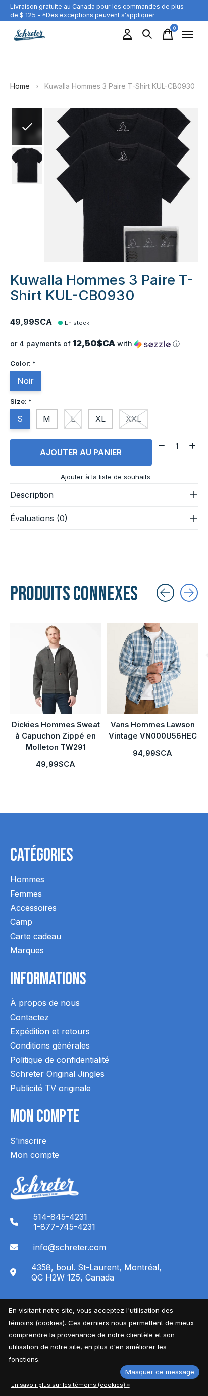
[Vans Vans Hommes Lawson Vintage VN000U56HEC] (152, 668)
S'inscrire (28, 1141)
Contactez (29, 1017)
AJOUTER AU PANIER (81, 452)
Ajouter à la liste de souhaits (105, 477)
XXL (133, 419)
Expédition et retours (50, 1031)
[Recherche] (147, 34)
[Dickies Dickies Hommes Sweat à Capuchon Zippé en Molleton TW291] (55, 668)
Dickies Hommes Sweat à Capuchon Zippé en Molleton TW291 (56, 736)
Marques (27, 950)
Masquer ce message (159, 1372)
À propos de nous (45, 1003)
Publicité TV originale (50, 1088)
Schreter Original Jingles (57, 1074)
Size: (21, 401)
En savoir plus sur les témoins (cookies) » (70, 1384)
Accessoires (33, 908)
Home (20, 86)
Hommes (27, 879)
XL (100, 419)
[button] (104, 344)
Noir (25, 381)
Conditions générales (50, 1045)
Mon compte (34, 1155)
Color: (23, 363)
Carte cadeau (35, 936)
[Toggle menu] (188, 34)
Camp (21, 922)
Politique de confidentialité (59, 1060)
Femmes (26, 893)
